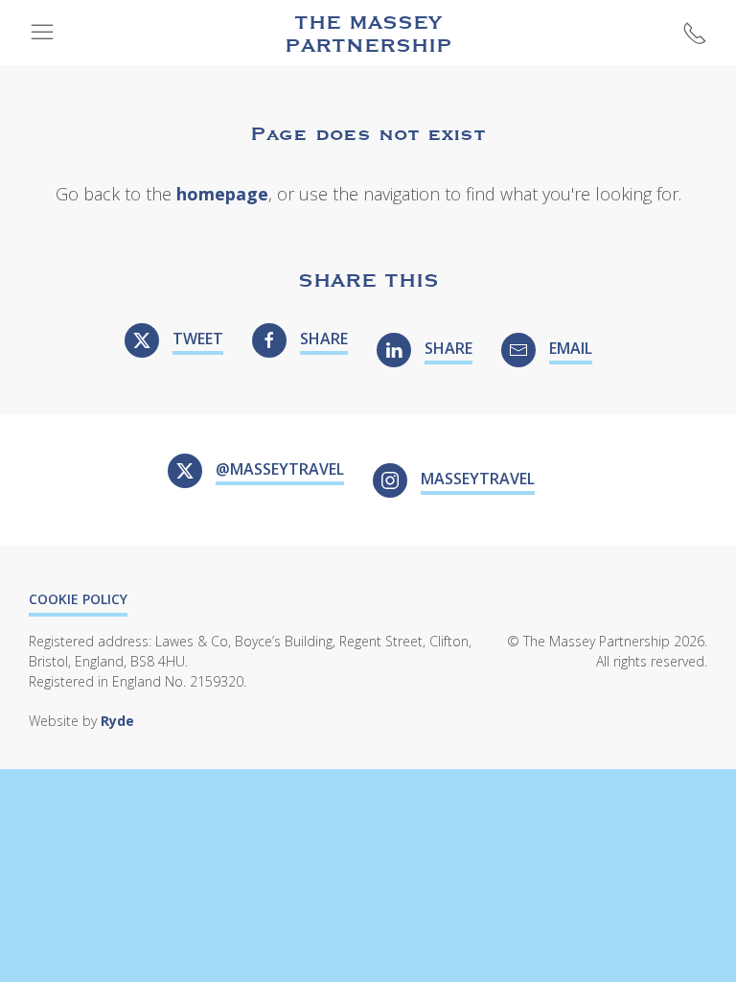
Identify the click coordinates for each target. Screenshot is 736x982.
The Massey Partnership (368, 33)
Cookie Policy (78, 599)
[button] (42, 32)
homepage (222, 193)
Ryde (117, 721)
